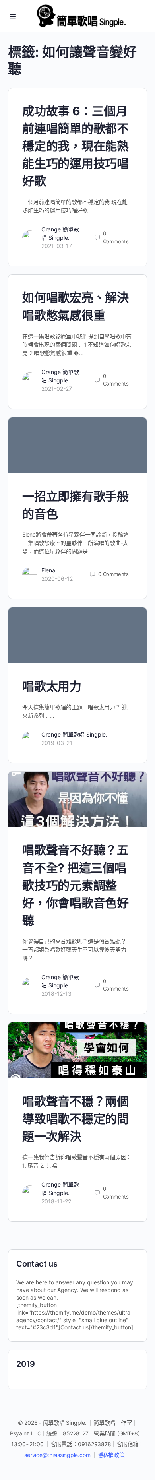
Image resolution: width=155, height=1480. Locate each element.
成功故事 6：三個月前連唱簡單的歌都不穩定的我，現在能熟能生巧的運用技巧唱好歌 (75, 146)
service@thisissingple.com (58, 1454)
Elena (48, 570)
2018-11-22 (56, 1201)
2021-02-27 (56, 388)
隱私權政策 (111, 1454)
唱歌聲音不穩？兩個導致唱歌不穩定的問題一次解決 (75, 1118)
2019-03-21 (56, 742)
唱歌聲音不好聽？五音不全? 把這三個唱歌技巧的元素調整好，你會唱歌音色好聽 (75, 885)
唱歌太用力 (51, 686)
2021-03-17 (56, 245)
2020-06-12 (57, 578)
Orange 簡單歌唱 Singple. (74, 734)
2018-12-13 (56, 993)
